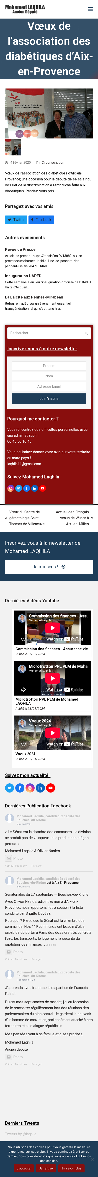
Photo (18, 858)
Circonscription (53, 162)
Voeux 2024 (25, 754)
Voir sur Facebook (16, 865)
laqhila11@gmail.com (24, 464)
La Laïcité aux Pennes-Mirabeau (34, 297)
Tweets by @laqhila (20, 1134)
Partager (36, 865)
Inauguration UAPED (23, 276)
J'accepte (24, 1168)
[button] (90, 9)
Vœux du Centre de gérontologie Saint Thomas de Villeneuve (25, 518)
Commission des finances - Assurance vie (51, 649)
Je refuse (46, 1168)
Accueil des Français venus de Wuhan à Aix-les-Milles (71, 518)
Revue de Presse (20, 249)
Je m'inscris (49, 398)
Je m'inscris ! (45, 566)
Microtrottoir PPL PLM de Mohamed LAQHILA (46, 701)
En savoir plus (71, 1168)
